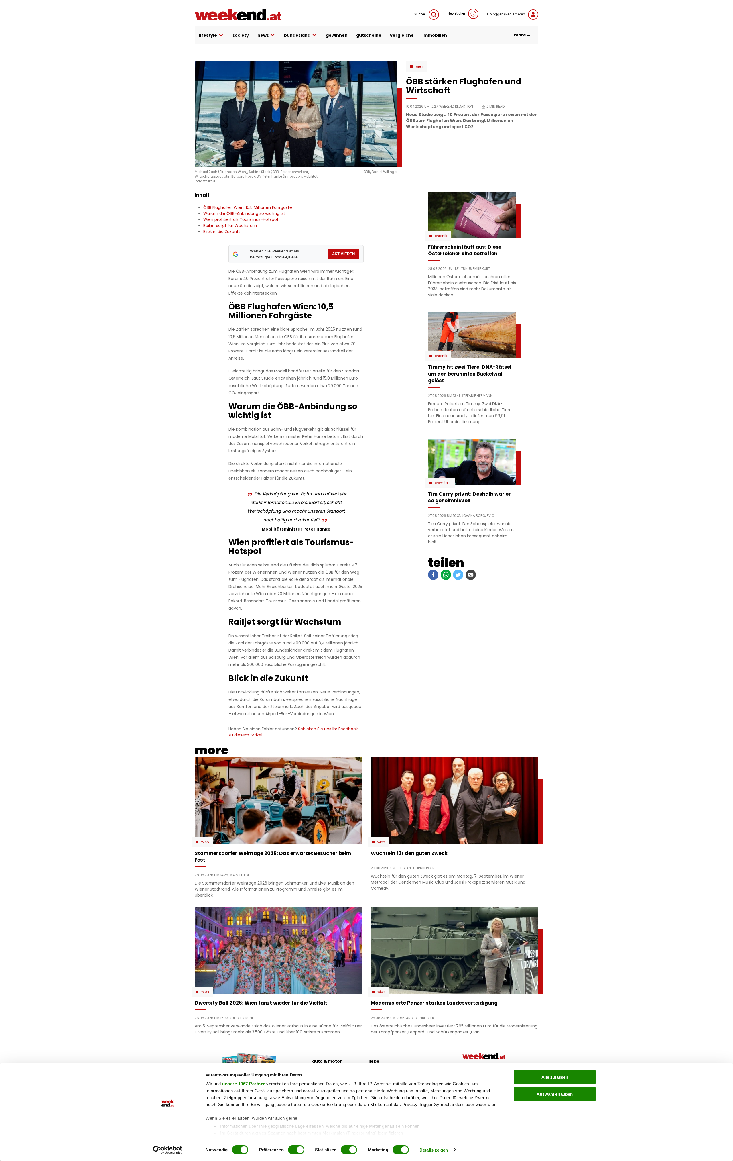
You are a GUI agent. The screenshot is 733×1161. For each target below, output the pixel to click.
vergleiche (402, 35)
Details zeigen (433, 1149)
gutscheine (368, 35)
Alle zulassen (554, 1077)
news (263, 35)
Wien (419, 66)
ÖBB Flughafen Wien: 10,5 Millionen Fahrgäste (247, 207)
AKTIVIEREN (343, 254)
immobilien (434, 35)
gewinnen (337, 35)
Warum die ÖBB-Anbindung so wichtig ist (244, 213)
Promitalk (442, 483)
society (240, 35)
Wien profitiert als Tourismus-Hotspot (241, 219)
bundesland (297, 35)
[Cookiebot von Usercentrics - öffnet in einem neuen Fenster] (168, 1150)
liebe (374, 1061)
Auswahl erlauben (555, 1093)
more (520, 35)
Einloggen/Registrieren (506, 14)
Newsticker (456, 13)
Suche (420, 14)
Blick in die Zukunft (221, 231)
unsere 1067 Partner (243, 1083)
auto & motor (327, 1061)
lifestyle (208, 35)
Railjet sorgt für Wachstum (230, 225)
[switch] (296, 1149)
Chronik (441, 236)
